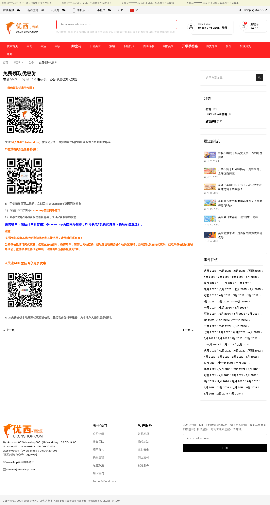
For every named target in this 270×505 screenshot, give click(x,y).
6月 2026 (239, 270)
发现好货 (211, 121)
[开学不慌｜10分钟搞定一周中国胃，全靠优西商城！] (210, 171)
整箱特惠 (164, 31)
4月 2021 (223, 375)
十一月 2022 (211, 344)
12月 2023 (223, 319)
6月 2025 (255, 289)
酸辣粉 (144, 31)
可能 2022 (254, 350)
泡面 (105, 31)
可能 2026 (254, 270)
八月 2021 (224, 369)
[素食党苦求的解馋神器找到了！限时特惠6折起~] (210, 203)
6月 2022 (239, 350)
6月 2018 (251, 387)
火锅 (111, 31)
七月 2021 (239, 369)
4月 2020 (252, 381)
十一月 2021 (225, 362)
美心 (129, 31)
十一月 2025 (226, 283)
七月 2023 (210, 332)
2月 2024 (253, 313)
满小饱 (123, 31)
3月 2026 (223, 276)
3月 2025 (239, 295)
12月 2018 (223, 387)
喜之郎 (136, 31)
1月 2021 (209, 381)
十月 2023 (210, 326)
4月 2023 (254, 332)
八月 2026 (210, 270)
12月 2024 (223, 301)
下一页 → (188, 330)
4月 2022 (209, 356)
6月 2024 (240, 307)
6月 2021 (253, 369)
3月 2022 (223, 356)
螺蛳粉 (82, 31)
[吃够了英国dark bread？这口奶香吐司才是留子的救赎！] (210, 187)
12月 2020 (223, 381)
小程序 (102, 10)
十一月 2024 (240, 301)
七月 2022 (225, 350)
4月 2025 (224, 295)
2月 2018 (222, 393)
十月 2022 (228, 344)
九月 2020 (238, 381)
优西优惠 (62, 79)
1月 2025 (209, 301)
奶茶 (76, 31)
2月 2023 (223, 338)
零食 (70, 31)
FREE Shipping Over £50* (252, 9)
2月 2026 (237, 276)
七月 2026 (225, 270)
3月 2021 (237, 375)
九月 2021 (210, 369)
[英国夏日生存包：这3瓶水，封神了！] (210, 219)
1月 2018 (236, 393)
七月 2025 (240, 289)
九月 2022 (243, 344)
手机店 (82, 10)
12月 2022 (251, 338)
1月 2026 (251, 276)
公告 (31, 62)
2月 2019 (209, 387)
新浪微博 (34, 10)
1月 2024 (209, 319)
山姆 (116, 31)
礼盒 (172, 31)
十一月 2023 (240, 319)
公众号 (56, 10)
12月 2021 (209, 362)
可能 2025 (210, 295)
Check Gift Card (208, 27)
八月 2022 (210, 350)
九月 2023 (225, 326)
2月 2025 (253, 295)
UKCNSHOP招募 (217, 114)
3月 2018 (209, 393)
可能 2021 (210, 375)
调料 (151, 31)
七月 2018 (238, 387)
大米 (156, 31)
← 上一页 (9, 330)
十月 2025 (243, 283)
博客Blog (18, 62)
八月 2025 (225, 289)
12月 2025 (210, 283)
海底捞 (98, 31)
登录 (224, 27)
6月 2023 (224, 332)
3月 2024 (239, 313)
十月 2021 (241, 362)
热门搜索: (61, 31)
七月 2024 (225, 307)
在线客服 (10, 10)
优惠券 (73, 79)
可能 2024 (210, 313)
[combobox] (111, 24)
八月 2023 (240, 326)
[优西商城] (22, 28)
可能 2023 (239, 332)
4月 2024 (225, 313)
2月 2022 (237, 356)
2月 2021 (250, 375)
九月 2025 (210, 289)
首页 (5, 62)
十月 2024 (210, 307)
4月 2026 (209, 276)
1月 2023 (237, 338)
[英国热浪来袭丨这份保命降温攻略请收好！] (210, 235)
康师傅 (90, 31)
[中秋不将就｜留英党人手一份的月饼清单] (210, 155)
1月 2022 (251, 356)
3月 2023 (209, 338)
